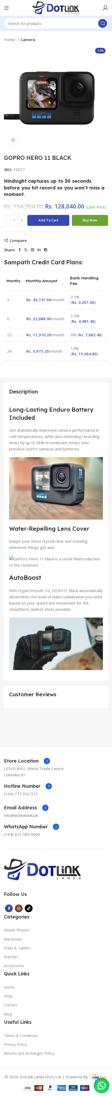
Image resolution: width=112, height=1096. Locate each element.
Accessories (14, 965)
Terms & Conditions (21, 1035)
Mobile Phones (16, 930)
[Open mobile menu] (6, 8)
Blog (8, 1014)
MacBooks (13, 939)
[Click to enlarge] (13, 140)
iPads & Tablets (17, 948)
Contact (10, 1004)
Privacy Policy (15, 1044)
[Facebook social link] (19, 249)
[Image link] (42, 868)
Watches (11, 956)
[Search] (102, 23)
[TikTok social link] (29, 908)
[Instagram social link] (19, 908)
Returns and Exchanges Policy (29, 1053)
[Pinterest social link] (32, 249)
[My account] (105, 8)
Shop (8, 996)
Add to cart (48, 220)
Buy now (90, 220)
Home (10, 39)
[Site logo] (56, 7)
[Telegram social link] (45, 249)
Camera (28, 39)
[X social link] (25, 249)
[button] (101, 1085)
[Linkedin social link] (39, 249)
